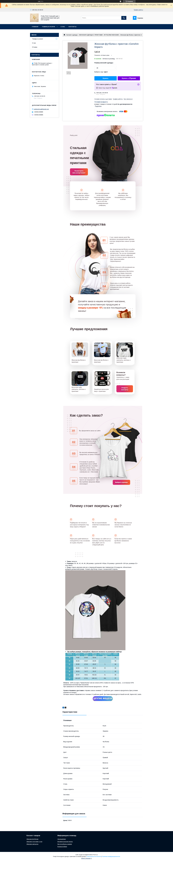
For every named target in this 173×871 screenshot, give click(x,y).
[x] (65, 708)
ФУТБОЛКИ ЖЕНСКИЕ (111, 35)
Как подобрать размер (64, 844)
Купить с (125, 78)
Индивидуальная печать (65, 841)
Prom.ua (95, 854)
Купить (105, 78)
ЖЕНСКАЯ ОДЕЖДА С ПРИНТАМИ (91, 35)
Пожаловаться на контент (93, 856)
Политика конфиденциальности (111, 856)
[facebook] (63, 708)
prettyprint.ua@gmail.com (41, 109)
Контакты (72, 26)
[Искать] (123, 18)
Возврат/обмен (62, 846)
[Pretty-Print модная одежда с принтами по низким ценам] (34, 21)
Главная (35, 26)
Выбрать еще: (101, 72)
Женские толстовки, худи (34, 841)
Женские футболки (32, 839)
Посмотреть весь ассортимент (78, 172)
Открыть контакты (124, 389)
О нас (63, 26)
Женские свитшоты (32, 844)
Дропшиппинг (61, 839)
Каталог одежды (72, 35)
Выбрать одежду (121, 482)
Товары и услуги (48, 26)
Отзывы (34, 47)
